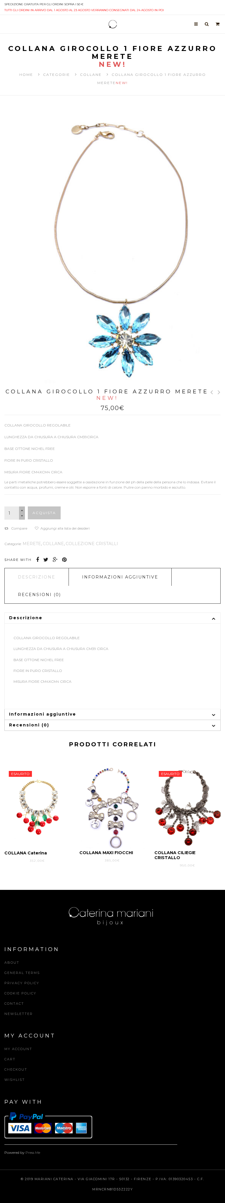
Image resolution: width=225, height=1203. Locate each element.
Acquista (44, 513)
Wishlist (14, 1080)
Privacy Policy (21, 983)
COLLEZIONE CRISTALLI (92, 543)
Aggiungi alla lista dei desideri (65, 528)
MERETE (32, 543)
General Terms (22, 973)
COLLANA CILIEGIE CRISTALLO (174, 855)
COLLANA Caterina (25, 853)
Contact (14, 1003)
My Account (18, 1049)
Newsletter (18, 1014)
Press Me (32, 1152)
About (11, 962)
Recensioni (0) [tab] (39, 594)
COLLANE (91, 74)
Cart (10, 1059)
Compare (19, 528)
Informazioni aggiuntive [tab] (120, 577)
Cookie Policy (20, 993)
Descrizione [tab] (36, 577)
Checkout (15, 1069)
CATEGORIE (56, 74)
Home (26, 74)
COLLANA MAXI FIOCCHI (106, 852)
